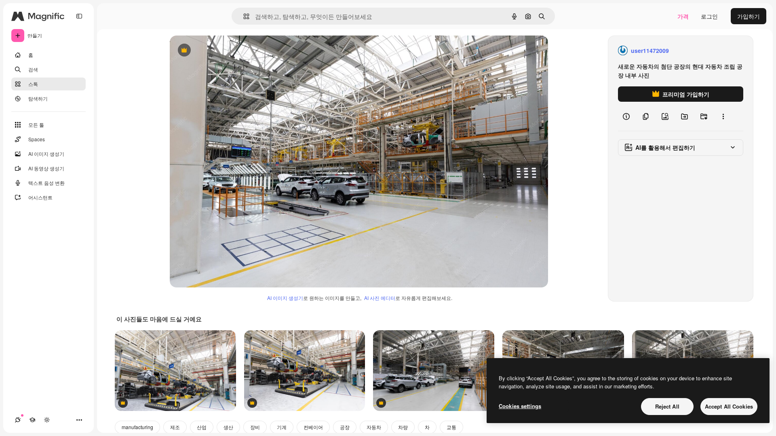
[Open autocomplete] (243, 16)
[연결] (17, 419)
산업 (202, 426)
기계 (282, 426)
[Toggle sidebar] (79, 16)
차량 (403, 426)
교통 (451, 426)
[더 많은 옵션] (723, 116)
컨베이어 (313, 426)
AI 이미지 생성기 (285, 297)
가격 (683, 16)
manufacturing (137, 426)
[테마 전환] (46, 419)
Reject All (667, 406)
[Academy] (32, 419)
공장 (345, 426)
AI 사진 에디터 (379, 297)
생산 (228, 426)
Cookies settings (520, 406)
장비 (255, 426)
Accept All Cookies (729, 406)
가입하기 (748, 16)
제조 (175, 426)
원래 (216, 50)
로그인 (709, 16)
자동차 (374, 426)
